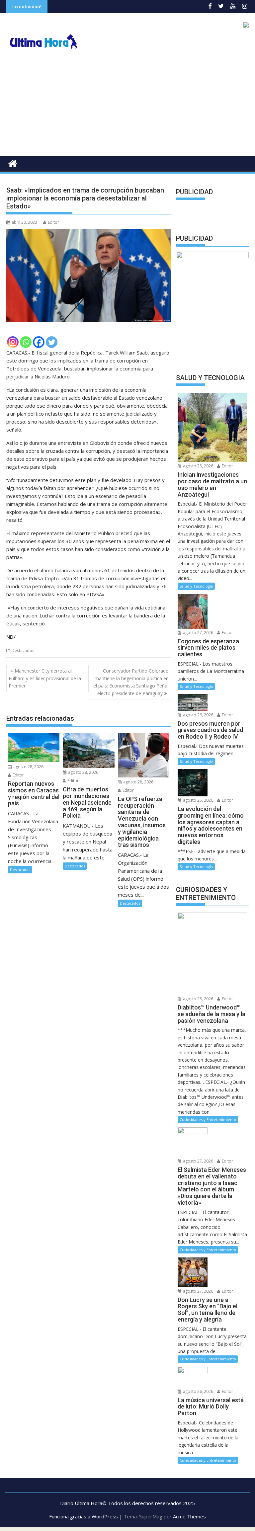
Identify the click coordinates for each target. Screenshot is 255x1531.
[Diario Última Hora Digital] (13, 162)
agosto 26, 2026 (197, 715)
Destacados (23, 650)
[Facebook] (38, 342)
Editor (53, 222)
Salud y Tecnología (196, 586)
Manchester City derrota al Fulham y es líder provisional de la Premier (45, 678)
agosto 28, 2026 (27, 766)
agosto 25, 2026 (197, 800)
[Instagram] (13, 342)
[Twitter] (51, 342)
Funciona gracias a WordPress (83, 1516)
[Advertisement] (127, 106)
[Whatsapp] (26, 342)
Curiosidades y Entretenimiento (208, 1119)
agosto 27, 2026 (197, 632)
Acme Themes (189, 1516)
